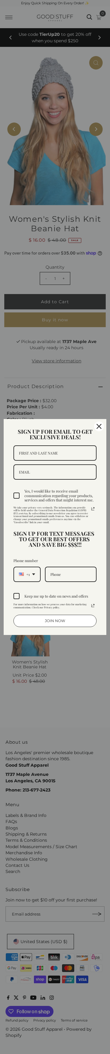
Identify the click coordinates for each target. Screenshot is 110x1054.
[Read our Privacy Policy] (93, 508)
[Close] (99, 426)
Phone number (25, 560)
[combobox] (27, 574)
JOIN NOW (55, 620)
